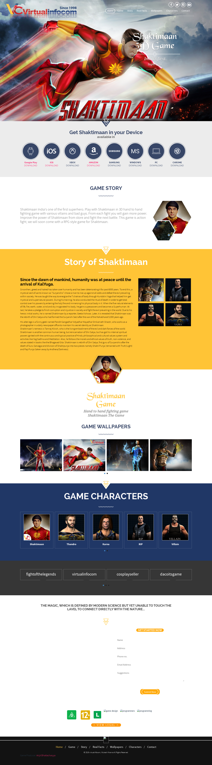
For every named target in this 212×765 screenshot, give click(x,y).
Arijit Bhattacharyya (45, 755)
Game (120, 10)
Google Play (30, 162)
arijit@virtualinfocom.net (62, 680)
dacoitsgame (171, 574)
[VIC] (183, 4)
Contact (186, 10)
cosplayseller (128, 574)
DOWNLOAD (30, 165)
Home (110, 10)
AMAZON (93, 162)
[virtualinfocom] (177, 4)
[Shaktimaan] (171, 4)
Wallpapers (156, 10)
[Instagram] (66, 691)
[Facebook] (49, 691)
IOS (51, 162)
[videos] (189, 4)
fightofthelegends (41, 574)
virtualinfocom (84, 574)
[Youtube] (74, 691)
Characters (172, 10)
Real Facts (142, 10)
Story (130, 10)
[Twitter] (58, 691)
